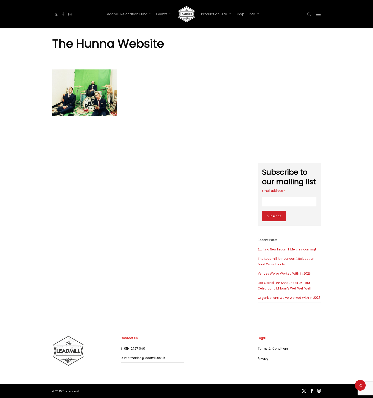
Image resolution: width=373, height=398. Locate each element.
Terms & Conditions (273, 348)
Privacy (263, 358)
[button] (318, 14)
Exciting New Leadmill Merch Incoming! (287, 249)
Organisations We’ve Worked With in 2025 (289, 298)
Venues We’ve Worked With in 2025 (284, 273)
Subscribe (274, 216)
